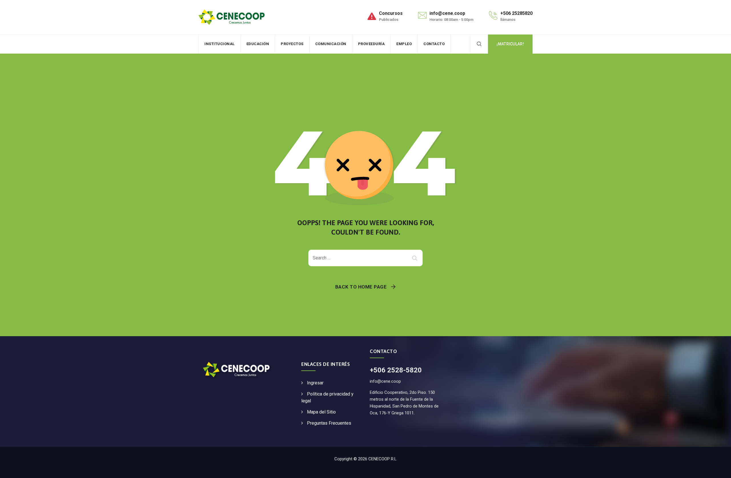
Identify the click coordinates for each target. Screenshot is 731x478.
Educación (257, 44)
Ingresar (315, 383)
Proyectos (292, 44)
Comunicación (330, 44)
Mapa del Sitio (321, 412)
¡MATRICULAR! (510, 44)
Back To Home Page (361, 287)
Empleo (404, 44)
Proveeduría (371, 44)
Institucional (219, 44)
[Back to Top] (718, 468)
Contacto (434, 44)
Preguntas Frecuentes (329, 423)
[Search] (479, 44)
